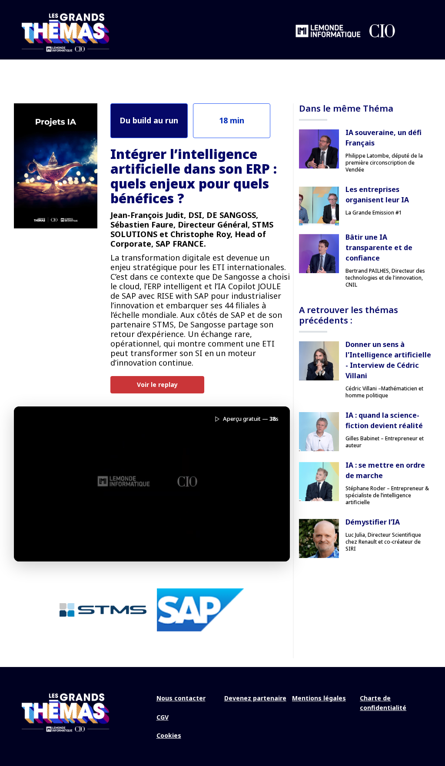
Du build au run (149, 120)
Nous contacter (181, 698)
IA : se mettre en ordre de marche (385, 470)
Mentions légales (319, 698)
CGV (162, 717)
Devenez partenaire (255, 698)
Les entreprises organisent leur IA (377, 195)
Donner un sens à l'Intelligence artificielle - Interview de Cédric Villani (388, 360)
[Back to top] (432, 731)
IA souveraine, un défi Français (383, 138)
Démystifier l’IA (372, 522)
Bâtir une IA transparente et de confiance (378, 247)
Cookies (168, 735)
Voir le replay (157, 384)
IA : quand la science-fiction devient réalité (384, 420)
